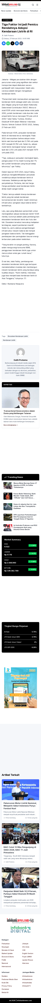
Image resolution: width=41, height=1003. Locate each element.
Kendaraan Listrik (9, 340)
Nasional (8, 782)
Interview (25, 963)
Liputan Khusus (27, 960)
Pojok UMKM (27, 957)
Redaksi (5, 976)
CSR (23, 950)
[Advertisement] (20, 309)
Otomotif (7, 20)
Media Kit (5, 992)
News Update (6, 11)
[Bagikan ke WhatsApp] (8, 43)
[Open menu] (37, 5)
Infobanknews (27, 976)
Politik (4, 960)
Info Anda (25, 947)
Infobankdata (27, 983)
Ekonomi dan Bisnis (21, 11)
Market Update (7, 953)
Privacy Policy (7, 986)
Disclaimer (5, 989)
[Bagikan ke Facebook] (4, 43)
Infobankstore (27, 979)
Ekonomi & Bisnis (8, 957)
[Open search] (33, 5)
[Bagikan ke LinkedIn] (17, 43)
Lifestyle (25, 944)
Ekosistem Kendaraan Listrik (18, 336)
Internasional (6, 966)
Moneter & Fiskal (8, 950)
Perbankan (34, 11)
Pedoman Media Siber (10, 979)
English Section (27, 953)
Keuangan (5, 947)
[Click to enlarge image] (20, 61)
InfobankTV (26, 986)
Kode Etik (5, 983)
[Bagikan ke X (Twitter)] (12, 43)
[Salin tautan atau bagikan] (21, 43)
